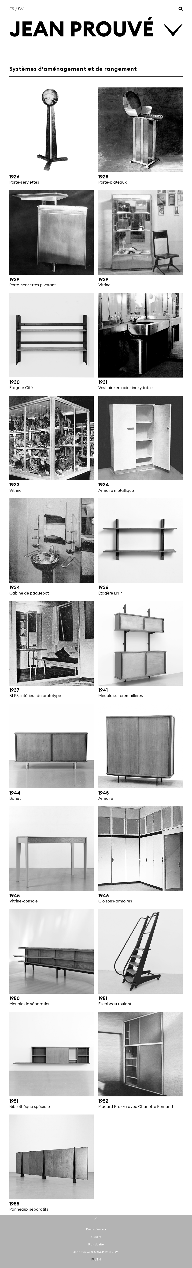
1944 (14, 793)
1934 (103, 485)
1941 (103, 690)
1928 (103, 177)
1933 (14, 485)
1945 (103, 793)
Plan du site (96, 1244)
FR (11, 9)
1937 (14, 690)
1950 (14, 998)
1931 (102, 382)
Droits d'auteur (96, 1229)
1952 (103, 1101)
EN (20, 9)
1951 (102, 998)
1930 (14, 382)
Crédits (96, 1237)
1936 (103, 587)
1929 (14, 279)
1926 (14, 177)
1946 (103, 896)
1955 (14, 1204)
